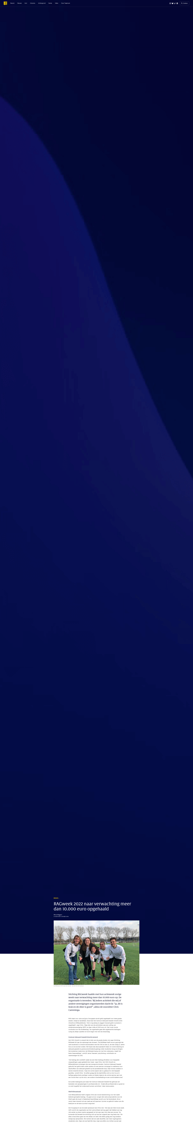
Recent (12, 3)
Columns (32, 3)
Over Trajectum (65, 3)
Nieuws (19, 3)
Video (56, 3)
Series (50, 3)
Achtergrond (41, 3)
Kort (26, 3)
